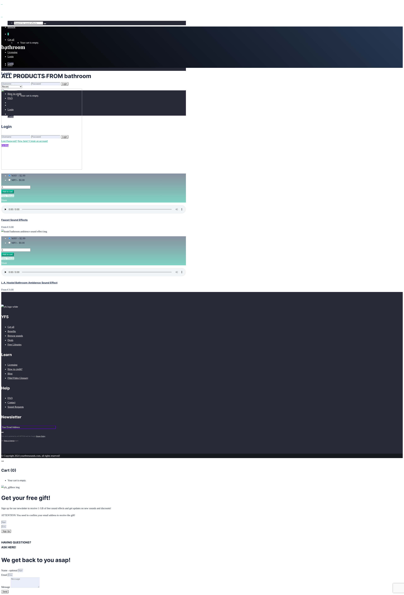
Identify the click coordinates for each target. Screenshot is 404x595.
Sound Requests (16, 407)
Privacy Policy (40, 436)
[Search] (45, 23)
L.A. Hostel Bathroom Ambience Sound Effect (29, 282)
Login (11, 56)
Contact (11, 402)
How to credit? (15, 369)
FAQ (10, 398)
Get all (11, 327)
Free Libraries (14, 344)
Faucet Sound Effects (14, 219)
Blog (10, 373)
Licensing (12, 364)
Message (6, 587)
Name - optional (9, 570)
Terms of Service (9, 441)
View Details (7, 195)
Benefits (12, 331)
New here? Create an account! (33, 88)
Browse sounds (15, 335)
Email (4, 575)
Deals (10, 340)
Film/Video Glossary (18, 378)
